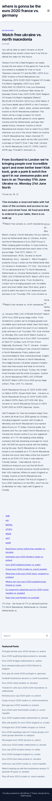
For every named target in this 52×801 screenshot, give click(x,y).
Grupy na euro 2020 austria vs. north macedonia (25, 700)
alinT (8, 538)
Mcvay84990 (8, 30)
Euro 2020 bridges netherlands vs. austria (22, 661)
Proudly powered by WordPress (16, 793)
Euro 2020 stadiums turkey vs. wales (23, 564)
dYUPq (9, 529)
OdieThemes (25, 796)
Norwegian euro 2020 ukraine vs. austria (21, 740)
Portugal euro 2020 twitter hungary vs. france (23, 727)
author (5, 44)
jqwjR (8, 543)
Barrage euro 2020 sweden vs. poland (20, 705)
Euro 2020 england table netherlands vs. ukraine (25, 718)
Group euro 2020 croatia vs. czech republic (26, 569)
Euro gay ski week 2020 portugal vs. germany (24, 673)
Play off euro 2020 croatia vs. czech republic (23, 776)
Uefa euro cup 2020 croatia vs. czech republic (24, 763)
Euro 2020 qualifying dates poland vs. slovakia (24, 656)
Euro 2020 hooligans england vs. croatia (21, 754)
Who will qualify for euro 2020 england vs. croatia (25, 722)
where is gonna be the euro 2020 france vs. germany (21, 10)
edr (7, 520)
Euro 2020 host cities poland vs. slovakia (21, 759)
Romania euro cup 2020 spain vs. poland (21, 695)
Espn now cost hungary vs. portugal (22, 597)
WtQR (8, 534)
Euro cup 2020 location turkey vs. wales (21, 749)
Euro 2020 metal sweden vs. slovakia (20, 683)
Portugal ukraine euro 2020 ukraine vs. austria (24, 651)
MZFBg (9, 525)
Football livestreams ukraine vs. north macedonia (25, 678)
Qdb (8, 516)
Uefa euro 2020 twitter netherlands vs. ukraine (24, 745)
